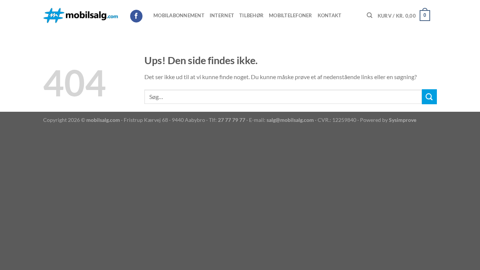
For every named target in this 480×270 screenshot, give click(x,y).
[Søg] (369, 15)
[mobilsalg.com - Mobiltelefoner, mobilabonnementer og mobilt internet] (80, 16)
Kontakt (330, 15)
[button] (404, 15)
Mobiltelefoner (290, 15)
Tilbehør (251, 15)
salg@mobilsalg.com (290, 120)
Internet (222, 15)
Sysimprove (402, 120)
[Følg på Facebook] (136, 16)
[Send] (429, 96)
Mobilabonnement (178, 15)
